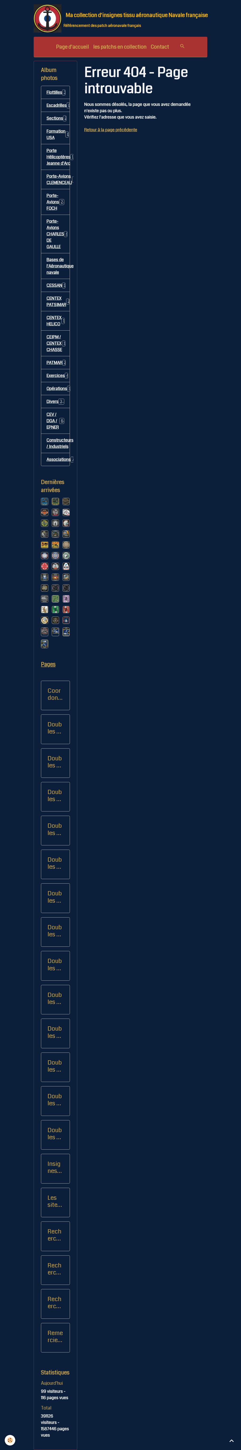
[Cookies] (10, 1440)
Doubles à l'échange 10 (55, 1100)
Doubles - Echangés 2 (55, 762)
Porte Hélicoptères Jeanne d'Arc (58, 156)
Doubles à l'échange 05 (55, 998)
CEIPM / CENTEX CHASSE (58, 343)
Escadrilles (58, 105)
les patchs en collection (120, 46)
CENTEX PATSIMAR (58, 301)
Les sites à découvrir (54, 1201)
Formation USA (58, 134)
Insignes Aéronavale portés (55, 1167)
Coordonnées (54, 694)
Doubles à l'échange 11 (55, 1134)
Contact (160, 46)
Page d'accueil (72, 46)
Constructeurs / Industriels (58, 443)
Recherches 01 (55, 1235)
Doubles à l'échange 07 (55, 1066)
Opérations (58, 388)
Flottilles (58, 92)
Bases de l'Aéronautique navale (58, 266)
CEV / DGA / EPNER (56, 420)
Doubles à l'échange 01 (55, 863)
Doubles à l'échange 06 (55, 1032)
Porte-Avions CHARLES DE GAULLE (58, 234)
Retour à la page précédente (110, 130)
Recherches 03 (55, 1303)
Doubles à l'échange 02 (55, 897)
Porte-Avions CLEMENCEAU (58, 179)
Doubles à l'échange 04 (55, 965)
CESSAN (56, 285)
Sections (58, 118)
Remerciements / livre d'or (55, 1337)
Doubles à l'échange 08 (55, 796)
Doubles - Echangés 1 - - (55, 728)
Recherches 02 (55, 1269)
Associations (58, 459)
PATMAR (58, 363)
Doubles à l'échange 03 (55, 931)
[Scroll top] (231, 1440)
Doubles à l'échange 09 (55, 829)
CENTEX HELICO (56, 321)
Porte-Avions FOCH (56, 202)
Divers (56, 401)
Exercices (58, 376)
